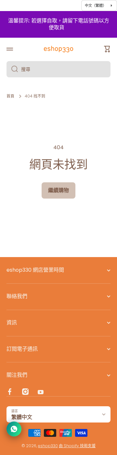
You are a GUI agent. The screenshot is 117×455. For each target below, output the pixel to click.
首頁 (10, 96)
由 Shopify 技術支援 (77, 445)
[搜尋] (12, 69)
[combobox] (58, 69)
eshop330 (48, 445)
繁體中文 (21, 417)
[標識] (58, 49)
